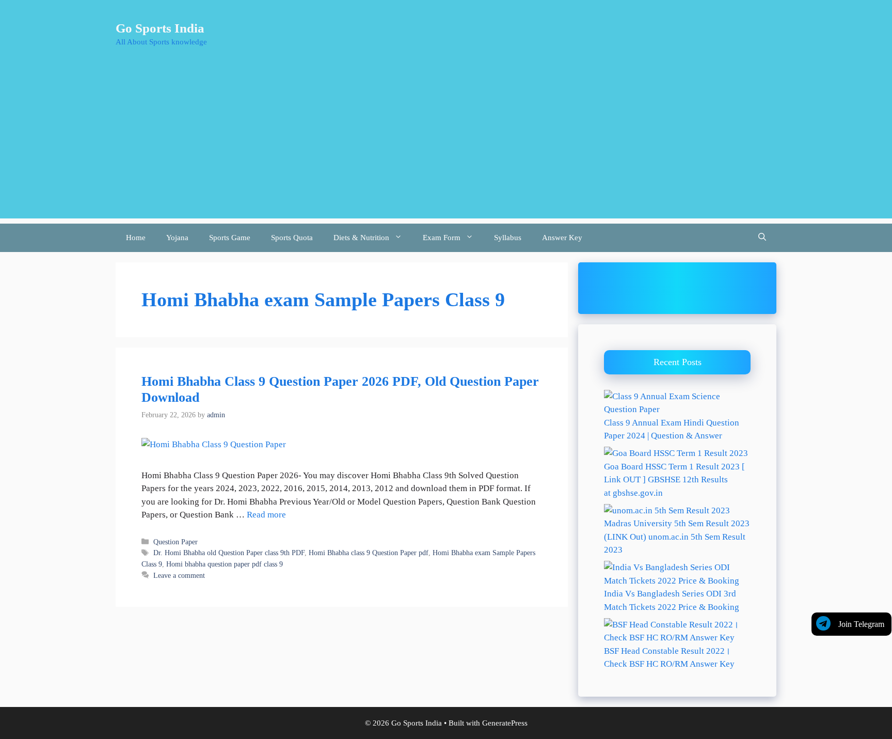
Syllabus (507, 237)
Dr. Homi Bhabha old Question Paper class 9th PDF (229, 552)
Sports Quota (292, 237)
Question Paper (175, 542)
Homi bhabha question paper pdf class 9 (224, 564)
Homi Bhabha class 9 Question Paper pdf (368, 552)
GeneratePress (505, 723)
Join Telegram (861, 624)
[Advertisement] (446, 146)
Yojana (177, 237)
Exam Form (441, 237)
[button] (762, 238)
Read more (266, 515)
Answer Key (562, 237)
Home (136, 237)
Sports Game (229, 237)
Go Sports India (160, 28)
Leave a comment (179, 575)
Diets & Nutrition (361, 237)
